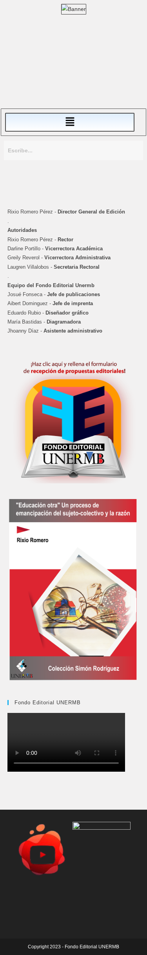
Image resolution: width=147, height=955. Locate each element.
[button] (70, 122)
